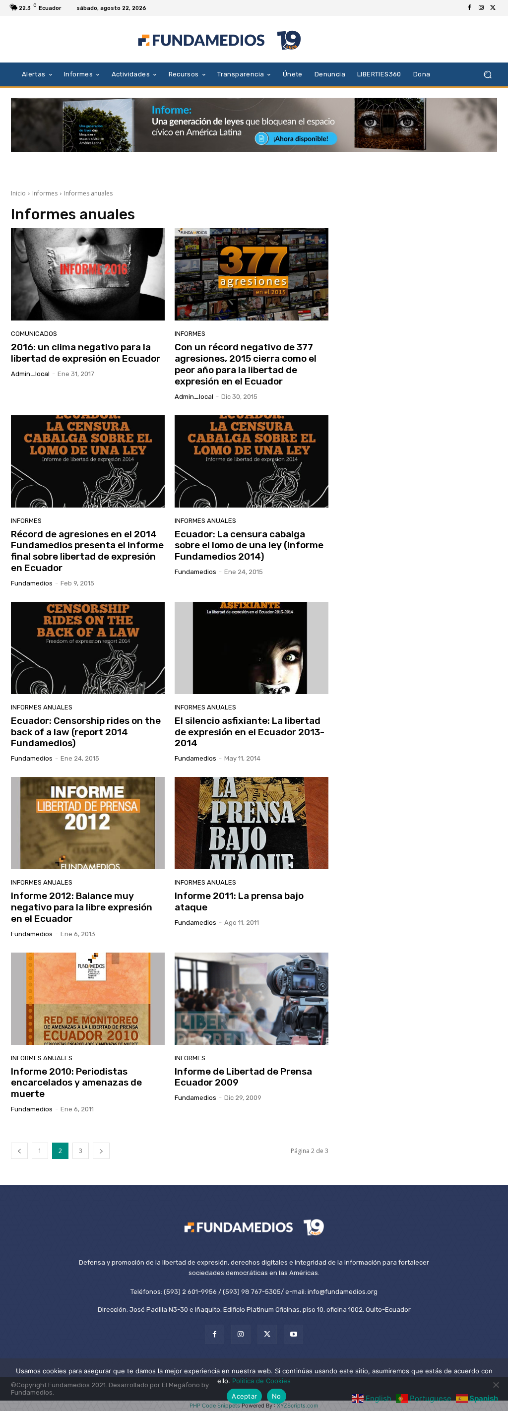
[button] (487, 74)
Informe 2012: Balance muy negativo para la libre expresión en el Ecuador (81, 907)
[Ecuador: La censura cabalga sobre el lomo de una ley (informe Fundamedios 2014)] (251, 461)
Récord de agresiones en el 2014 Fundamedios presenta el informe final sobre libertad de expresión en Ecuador (87, 551)
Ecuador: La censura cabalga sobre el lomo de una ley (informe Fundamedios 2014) (249, 545)
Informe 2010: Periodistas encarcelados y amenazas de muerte (76, 1083)
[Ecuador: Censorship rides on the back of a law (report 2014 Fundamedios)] (88, 648)
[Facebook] (469, 8)
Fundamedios (32, 583)
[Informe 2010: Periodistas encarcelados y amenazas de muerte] (88, 999)
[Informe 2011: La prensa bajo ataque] (251, 823)
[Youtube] (293, 1334)
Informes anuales (205, 520)
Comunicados (34, 333)
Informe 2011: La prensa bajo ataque (239, 901)
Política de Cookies (261, 1381)
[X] (493, 8)
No (276, 1396)
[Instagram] (481, 8)
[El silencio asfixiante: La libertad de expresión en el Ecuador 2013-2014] (251, 648)
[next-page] (101, 1151)
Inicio (18, 193)
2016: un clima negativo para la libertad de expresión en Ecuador (85, 352)
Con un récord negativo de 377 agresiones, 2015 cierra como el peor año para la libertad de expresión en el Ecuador (246, 363)
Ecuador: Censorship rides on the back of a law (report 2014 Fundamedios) (86, 732)
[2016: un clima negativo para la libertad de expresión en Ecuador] (88, 274)
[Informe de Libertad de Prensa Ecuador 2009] (251, 999)
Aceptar (244, 1396)
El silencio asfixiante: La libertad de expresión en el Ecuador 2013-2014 (249, 732)
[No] (496, 1385)
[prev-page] (19, 1151)
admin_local (30, 374)
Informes (45, 193)
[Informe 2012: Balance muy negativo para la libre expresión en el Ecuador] (88, 823)
